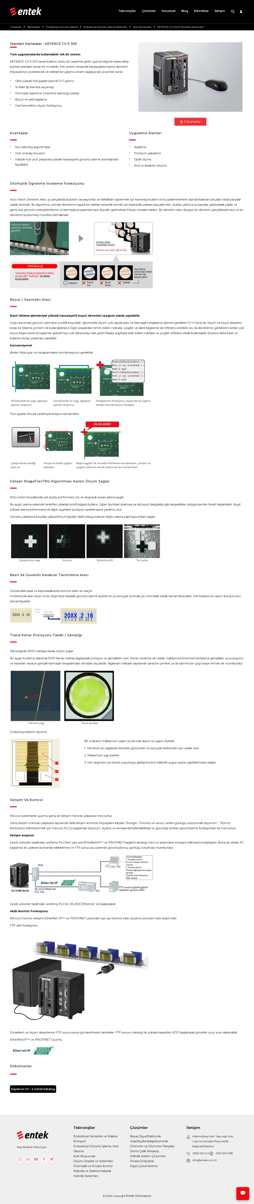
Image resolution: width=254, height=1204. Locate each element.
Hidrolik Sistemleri (85, 1176)
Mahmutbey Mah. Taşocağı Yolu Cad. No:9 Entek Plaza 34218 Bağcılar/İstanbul (212, 1141)
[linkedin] (28, 1159)
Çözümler (149, 11)
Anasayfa (16, 26)
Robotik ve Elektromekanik (92, 1171)
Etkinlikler (201, 11)
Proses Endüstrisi (142, 1161)
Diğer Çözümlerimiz (144, 1166)
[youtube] (36, 1159)
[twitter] (52, 1159)
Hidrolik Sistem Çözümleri (148, 1156)
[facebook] (44, 1159)
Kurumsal (168, 11)
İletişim (220, 11)
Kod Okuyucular (84, 1156)
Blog (184, 11)
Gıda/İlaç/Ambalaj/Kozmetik (149, 1141)
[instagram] (20, 1159)
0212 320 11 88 (224, 1153)
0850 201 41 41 (201, 1153)
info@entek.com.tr (204, 1160)
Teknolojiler (127, 11)
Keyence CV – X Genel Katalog (33, 1089)
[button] (233, 11)
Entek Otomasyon (138, 1196)
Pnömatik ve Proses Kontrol (93, 1166)
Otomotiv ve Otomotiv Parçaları (152, 1146)
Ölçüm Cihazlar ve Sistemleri (93, 1161)
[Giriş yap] (241, 12)
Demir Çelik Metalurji (144, 1151)
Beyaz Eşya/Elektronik (145, 1136)
